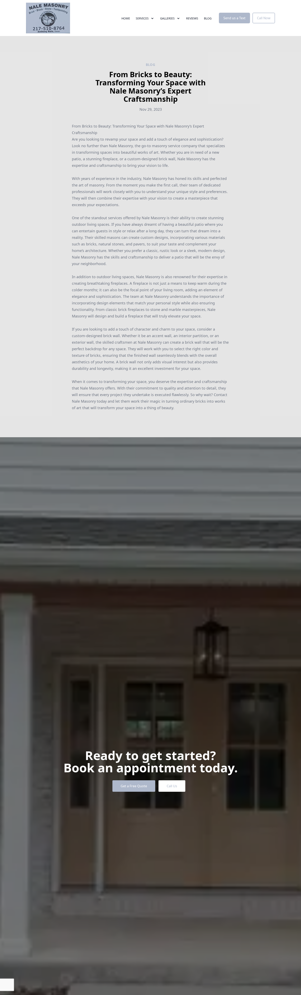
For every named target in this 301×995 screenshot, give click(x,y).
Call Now (263, 18)
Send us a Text (234, 18)
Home (125, 18)
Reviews (192, 18)
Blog (208, 18)
